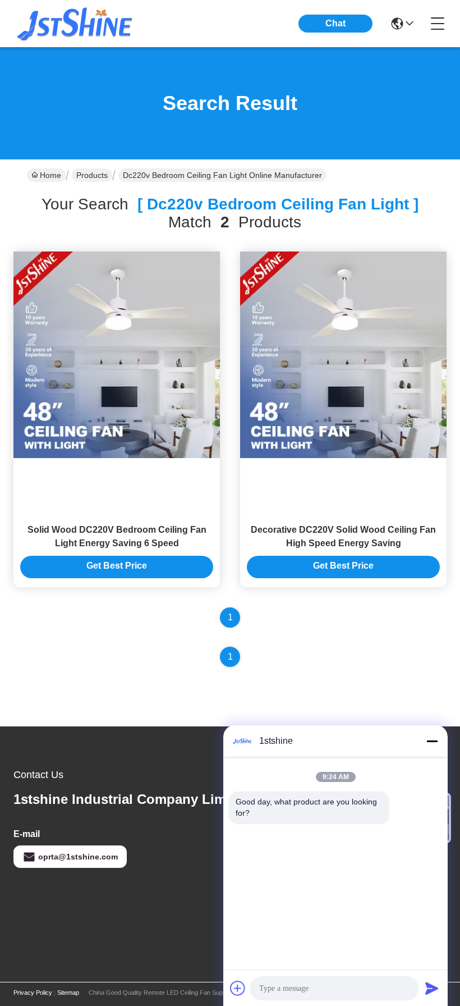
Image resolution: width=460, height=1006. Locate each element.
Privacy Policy (32, 992)
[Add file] (238, 988)
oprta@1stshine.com (78, 856)
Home (50, 175)
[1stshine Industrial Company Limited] (75, 23)
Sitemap (68, 992)
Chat (335, 23)
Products (92, 175)
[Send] (432, 988)
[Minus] (432, 741)
